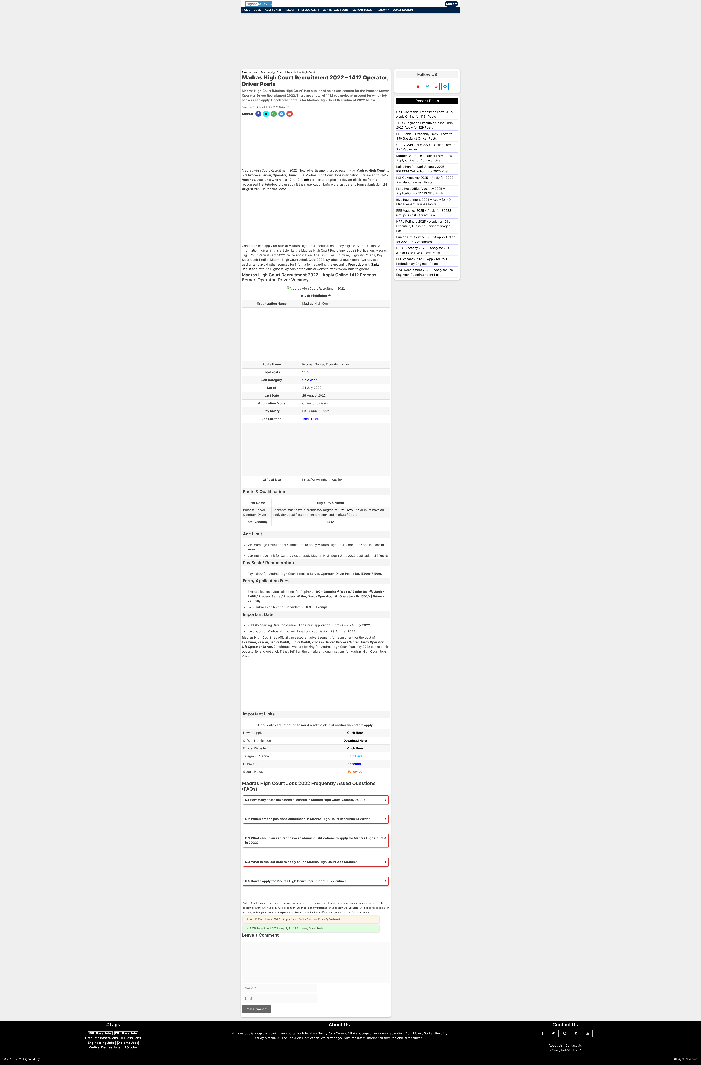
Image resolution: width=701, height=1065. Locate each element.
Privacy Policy (560, 1050)
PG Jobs (130, 1047)
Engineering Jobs (101, 1043)
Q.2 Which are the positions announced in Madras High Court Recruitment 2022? (307, 819)
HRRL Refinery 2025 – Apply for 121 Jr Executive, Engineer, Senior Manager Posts (424, 226)
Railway (383, 9)
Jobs (257, 9)
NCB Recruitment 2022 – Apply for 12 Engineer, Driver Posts (287, 928)
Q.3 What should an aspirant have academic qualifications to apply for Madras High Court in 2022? (314, 840)
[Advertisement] (350, 39)
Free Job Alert (308, 9)
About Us (555, 1045)
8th (306, 180)
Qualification (403, 9)
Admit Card (273, 9)
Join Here (355, 756)
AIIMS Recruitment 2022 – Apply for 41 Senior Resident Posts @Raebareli (295, 919)
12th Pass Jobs (126, 1033)
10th (291, 180)
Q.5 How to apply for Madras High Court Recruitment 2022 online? (296, 881)
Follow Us (355, 771)
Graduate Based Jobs (102, 1038)
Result (289, 9)
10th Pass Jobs (100, 1033)
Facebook (355, 764)
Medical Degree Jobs (104, 1047)
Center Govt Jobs (335, 9)
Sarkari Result (363, 9)
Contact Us (573, 1045)
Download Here (355, 740)
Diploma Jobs (128, 1043)
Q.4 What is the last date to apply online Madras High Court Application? (301, 862)
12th (299, 180)
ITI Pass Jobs (131, 1038)
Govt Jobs (309, 380)
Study (259, 4)
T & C (577, 1050)
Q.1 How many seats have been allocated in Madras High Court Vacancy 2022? (305, 800)
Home (246, 9)
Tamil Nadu (310, 419)
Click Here (355, 733)
